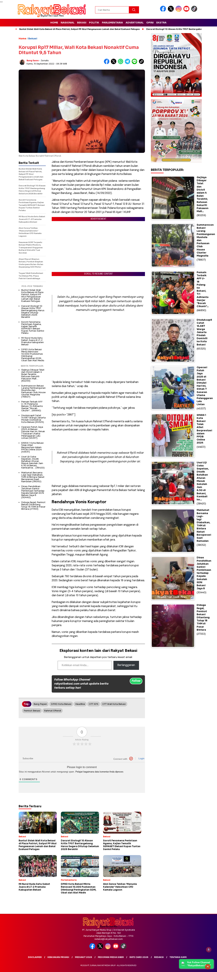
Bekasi (81, 22)
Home (54, 22)
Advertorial (135, 22)
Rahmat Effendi (52, 710)
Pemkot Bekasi (32, 710)
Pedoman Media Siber (111, 957)
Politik (94, 22)
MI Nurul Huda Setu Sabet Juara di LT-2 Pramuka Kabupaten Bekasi (32, 341)
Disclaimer (35, 957)
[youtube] (187, 11)
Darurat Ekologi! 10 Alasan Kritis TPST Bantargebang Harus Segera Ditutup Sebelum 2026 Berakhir (32, 311)
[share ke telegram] (128, 63)
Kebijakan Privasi (58, 957)
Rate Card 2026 (139, 957)
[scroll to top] (208, 966)
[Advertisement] (98, 336)
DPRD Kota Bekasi (61, 704)
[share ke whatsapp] (121, 63)
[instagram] (179, 11)
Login (141, 758)
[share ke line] (135, 63)
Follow (136, 681)
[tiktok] (194, 11)
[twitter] (171, 11)
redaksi (159, 957)
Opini (150, 22)
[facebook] (163, 11)
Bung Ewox (33, 60)
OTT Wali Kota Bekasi (114, 704)
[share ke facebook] (107, 63)
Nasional (67, 22)
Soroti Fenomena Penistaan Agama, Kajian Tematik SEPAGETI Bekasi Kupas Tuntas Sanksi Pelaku (32, 327)
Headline (80, 704)
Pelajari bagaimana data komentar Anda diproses (99, 771)
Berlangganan (126, 665)
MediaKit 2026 (83, 957)
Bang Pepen (40, 704)
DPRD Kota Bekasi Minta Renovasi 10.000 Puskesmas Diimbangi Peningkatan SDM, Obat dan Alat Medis (32, 355)
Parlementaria (112, 22)
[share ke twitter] (114, 63)
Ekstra (161, 22)
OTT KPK (93, 704)
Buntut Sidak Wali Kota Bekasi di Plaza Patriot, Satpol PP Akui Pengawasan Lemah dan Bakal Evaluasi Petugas (79, 29)
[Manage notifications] (208, 949)
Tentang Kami (178, 957)
